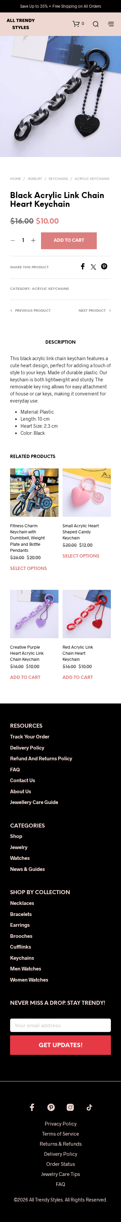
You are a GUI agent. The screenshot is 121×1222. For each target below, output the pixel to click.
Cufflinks (20, 947)
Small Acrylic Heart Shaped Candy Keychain (81, 531)
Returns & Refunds (61, 1144)
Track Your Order (29, 736)
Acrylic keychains (92, 179)
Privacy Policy (61, 1123)
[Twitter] (96, 267)
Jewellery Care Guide (34, 802)
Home (15, 179)
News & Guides (27, 869)
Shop (16, 836)
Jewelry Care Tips (60, 1174)
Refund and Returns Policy (41, 758)
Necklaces (22, 903)
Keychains (58, 179)
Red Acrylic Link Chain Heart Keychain (78, 653)
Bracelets (21, 914)
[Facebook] (85, 267)
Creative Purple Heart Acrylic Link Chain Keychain (27, 653)
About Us (20, 791)
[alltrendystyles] (89, 1107)
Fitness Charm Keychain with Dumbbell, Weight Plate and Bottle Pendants (27, 538)
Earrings (20, 925)
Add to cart (25, 678)
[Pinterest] (106, 267)
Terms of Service (60, 1134)
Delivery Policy (27, 747)
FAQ (15, 769)
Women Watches (29, 980)
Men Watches (25, 968)
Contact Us (22, 780)
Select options (28, 569)
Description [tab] (60, 342)
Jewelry (35, 179)
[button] (78, 23)
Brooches (21, 936)
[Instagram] (70, 1107)
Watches (20, 858)
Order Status (60, 1164)
